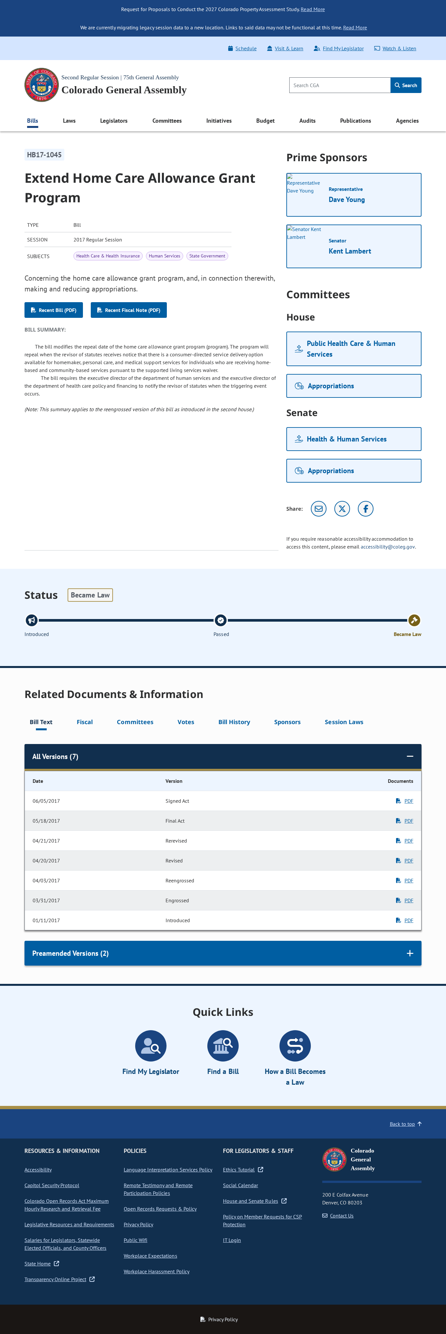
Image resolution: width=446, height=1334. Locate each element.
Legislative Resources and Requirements (69, 1224)
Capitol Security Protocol (51, 1185)
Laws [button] (69, 120)
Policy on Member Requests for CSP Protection (262, 1220)
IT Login (232, 1240)
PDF (409, 801)
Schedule (245, 48)
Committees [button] (167, 120)
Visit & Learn (289, 48)
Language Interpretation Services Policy (168, 1169)
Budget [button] (265, 120)
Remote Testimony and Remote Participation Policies (158, 1189)
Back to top (402, 1124)
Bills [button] (32, 120)
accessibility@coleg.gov (388, 546)
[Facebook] (366, 509)
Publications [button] (355, 120)
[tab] (41, 723)
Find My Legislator (343, 48)
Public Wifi (135, 1240)
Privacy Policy (138, 1224)
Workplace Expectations (150, 1255)
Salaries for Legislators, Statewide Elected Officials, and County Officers (65, 1244)
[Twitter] (342, 509)
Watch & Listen (399, 48)
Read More (313, 9)
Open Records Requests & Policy (160, 1208)
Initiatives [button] (218, 120)
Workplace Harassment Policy (156, 1271)
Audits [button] (307, 120)
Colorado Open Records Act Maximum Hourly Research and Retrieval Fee (66, 1205)
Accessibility (38, 1169)
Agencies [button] (407, 120)
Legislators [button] (114, 120)
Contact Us (342, 1215)
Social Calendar (240, 1185)
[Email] (319, 509)
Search (409, 85)
